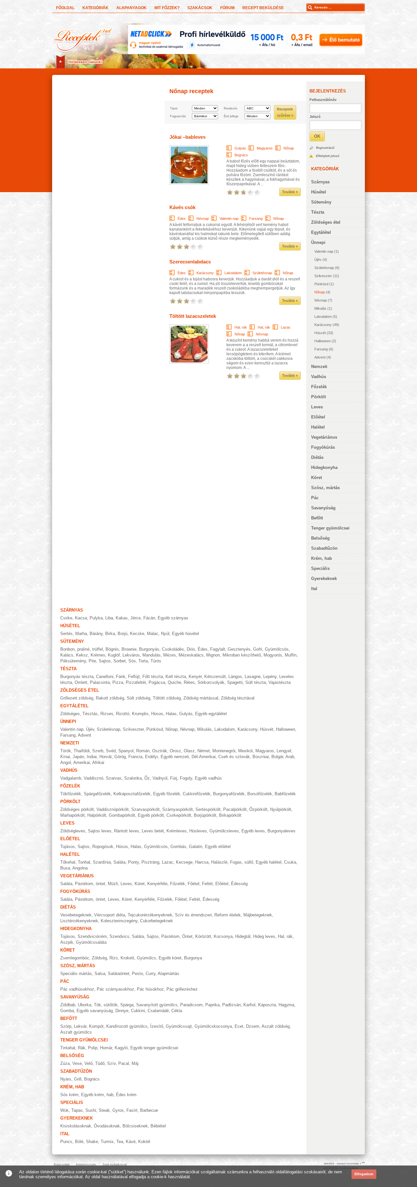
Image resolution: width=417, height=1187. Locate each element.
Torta (143, 660)
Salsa (99, 973)
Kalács (66, 655)
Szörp (65, 1026)
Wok (64, 1110)
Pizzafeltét (136, 682)
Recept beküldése (263, 8)
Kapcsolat (61, 1164)
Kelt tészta (175, 676)
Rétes (189, 682)
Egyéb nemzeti (175, 756)
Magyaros (265, 148)
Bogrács (241, 155)
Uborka (84, 1004)
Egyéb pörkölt (151, 815)
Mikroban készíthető (242, 655)
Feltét (207, 883)
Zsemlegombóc (74, 957)
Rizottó (122, 713)
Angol (65, 762)
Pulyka (96, 617)
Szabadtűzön (324, 548)
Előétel (318, 417)
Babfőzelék (285, 793)
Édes (182, 218)
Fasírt (131, 1110)
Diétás (317, 457)
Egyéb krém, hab (97, 1094)
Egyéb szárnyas (173, 617)
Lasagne (253, 676)
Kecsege (184, 862)
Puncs (66, 1141)
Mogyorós (273, 655)
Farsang (321, 349)
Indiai (92, 756)
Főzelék (319, 386)
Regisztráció (325, 147)
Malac (152, 633)
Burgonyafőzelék (229, 793)
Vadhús (318, 376)
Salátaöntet (118, 973)
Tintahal (67, 1047)
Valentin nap (323, 251)
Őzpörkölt (258, 809)
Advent (319, 357)
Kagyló (121, 1047)
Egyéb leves (253, 830)
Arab (289, 756)
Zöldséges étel (325, 222)
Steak (104, 1110)
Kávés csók (182, 207)
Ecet (239, 1026)
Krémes (98, 655)
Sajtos (105, 660)
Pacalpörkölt (235, 809)
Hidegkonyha (324, 467)
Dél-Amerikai (204, 756)
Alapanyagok (131, 8)
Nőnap (319, 292)
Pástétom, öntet (90, 883)
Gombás (178, 846)
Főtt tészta (152, 676)
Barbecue (149, 1110)
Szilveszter (323, 276)
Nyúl (165, 633)
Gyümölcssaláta (91, 942)
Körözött (203, 936)
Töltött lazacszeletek (192, 316)
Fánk (120, 676)
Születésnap (324, 268)
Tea (119, 1141)
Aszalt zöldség (276, 1026)
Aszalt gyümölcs (76, 1032)
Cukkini (138, 1010)
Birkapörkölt (230, 815)
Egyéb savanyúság (95, 1010)
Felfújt (134, 676)
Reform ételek (227, 914)
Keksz (82, 655)
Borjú (122, 633)
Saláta (119, 862)
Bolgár (277, 756)
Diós (191, 649)
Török (65, 750)
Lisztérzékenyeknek (79, 920)
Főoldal (65, 8)
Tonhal (84, 862)
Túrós (156, 660)
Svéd (111, 750)
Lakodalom (323, 316)
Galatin (195, 846)
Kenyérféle (157, 883)
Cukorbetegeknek (156, 920)
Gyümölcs (146, 957)
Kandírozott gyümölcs (127, 1026)
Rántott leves (126, 830)
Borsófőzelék (259, 793)
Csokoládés (173, 649)
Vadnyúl (159, 778)
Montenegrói (224, 750)
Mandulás (151, 655)
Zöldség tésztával (237, 698)
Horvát (105, 756)
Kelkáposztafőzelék (132, 793)
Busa (65, 868)
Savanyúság (323, 507)
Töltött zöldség (167, 698)
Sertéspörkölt (208, 809)
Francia (135, 756)
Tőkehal (67, 862)
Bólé (79, 1141)
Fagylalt (217, 649)
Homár (106, 1047)
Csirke (66, 617)
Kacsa (81, 617)
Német (203, 750)
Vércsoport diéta (109, 914)
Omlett (81, 682)
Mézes (169, 655)
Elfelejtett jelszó (327, 156)
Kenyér (195, 676)
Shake (92, 1141)
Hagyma (286, 1004)
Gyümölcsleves (224, 830)
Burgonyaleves (281, 830)
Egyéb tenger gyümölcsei (154, 1047)
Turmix (107, 1141)
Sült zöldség (138, 698)
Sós (132, 660)
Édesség (239, 883)
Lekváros (131, 655)
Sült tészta (255, 682)
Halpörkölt (96, 815)
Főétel (193, 883)
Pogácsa (157, 682)
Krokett (127, 957)
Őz (147, 778)
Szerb (97, 750)
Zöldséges (70, 713)
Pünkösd (321, 284)
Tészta (317, 212)
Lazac (286, 327)
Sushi (90, 1110)
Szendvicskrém (92, 936)
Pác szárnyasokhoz (115, 989)
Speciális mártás (76, 973)
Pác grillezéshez (182, 989)
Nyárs (65, 1079)
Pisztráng (150, 862)
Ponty (133, 862)
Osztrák (159, 750)
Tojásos (67, 846)
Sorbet (119, 660)
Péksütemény (73, 660)
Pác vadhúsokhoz (77, 989)
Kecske (137, 633)
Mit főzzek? (167, 8)
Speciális (320, 568)
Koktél (144, 1141)
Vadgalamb (70, 778)
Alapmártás (168, 973)
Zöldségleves (72, 830)
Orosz (175, 750)
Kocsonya (223, 936)
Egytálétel (321, 232)
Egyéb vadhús (208, 778)
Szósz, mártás (325, 487)
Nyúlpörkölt (280, 809)
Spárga (127, 1004)
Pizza (117, 682)
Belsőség (320, 538)
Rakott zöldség (110, 698)
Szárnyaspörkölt (177, 809)
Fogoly (186, 778)
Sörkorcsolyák (210, 682)
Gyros (118, 1110)
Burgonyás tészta (76, 676)
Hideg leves (264, 936)
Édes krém (126, 1094)
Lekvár (80, 1026)
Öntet (187, 936)
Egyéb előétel (218, 846)
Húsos (157, 713)
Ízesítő (156, 1026)
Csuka (290, 862)
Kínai (65, 756)
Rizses (106, 713)
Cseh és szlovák (234, 756)
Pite (92, 660)
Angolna (80, 868)
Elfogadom (363, 1174)
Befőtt (317, 518)
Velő (88, 1063)
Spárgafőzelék (97, 793)
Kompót (96, 1026)
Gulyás (240, 148)
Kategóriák (95, 8)
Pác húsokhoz (150, 989)
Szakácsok (199, 8)
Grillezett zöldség (76, 698)
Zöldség (99, 957)
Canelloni (104, 676)
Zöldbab (67, 1004)
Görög (120, 756)
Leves (317, 406)
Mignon (213, 655)
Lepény (270, 676)
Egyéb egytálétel (211, 713)
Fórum (227, 8)
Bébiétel (158, 1125)
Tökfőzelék (70, 793)
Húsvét (320, 333)
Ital (314, 588)
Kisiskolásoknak (75, 1125)
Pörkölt (318, 396)
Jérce (135, 617)
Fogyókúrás (323, 447)
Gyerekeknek (324, 578)
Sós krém (69, 1094)
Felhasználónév (323, 100)
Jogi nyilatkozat (114, 1164)
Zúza (65, 1063)
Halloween (322, 341)
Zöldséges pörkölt (77, 809)
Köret (316, 477)
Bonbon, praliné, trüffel (81, 649)
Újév (318, 259)
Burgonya (193, 957)
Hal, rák (241, 327)
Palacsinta (100, 682)
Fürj (173, 778)
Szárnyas (320, 181)
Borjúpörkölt (205, 815)
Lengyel (284, 750)
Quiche (174, 682)
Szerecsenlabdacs (190, 261)
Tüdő (100, 1063)
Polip (92, 1047)
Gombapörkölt (122, 815)
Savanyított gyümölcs (157, 1004)
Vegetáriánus (324, 437)
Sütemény (321, 202)
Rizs (113, 957)
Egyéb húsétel (185, 633)
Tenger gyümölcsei (330, 528)
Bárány (96, 633)
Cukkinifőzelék (196, 793)
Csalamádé (158, 1010)
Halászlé (219, 862)
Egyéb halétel (268, 862)
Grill (77, 1079)
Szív (111, 1063)
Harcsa (201, 862)
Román (143, 750)
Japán (78, 756)
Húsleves (198, 830)
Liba (109, 617)
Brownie (129, 649)
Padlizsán (231, 1004)
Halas (171, 713)
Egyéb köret (170, 957)
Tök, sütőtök (106, 1004)
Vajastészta (279, 682)
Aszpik (66, 942)
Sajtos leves (99, 830)
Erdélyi (151, 756)
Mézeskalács (191, 655)
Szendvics (119, 936)
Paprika (212, 1004)
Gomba (67, 1010)
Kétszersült (215, 676)
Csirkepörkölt (178, 815)
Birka (110, 633)
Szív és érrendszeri (193, 914)
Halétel (318, 427)
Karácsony (323, 325)
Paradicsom (191, 1004)
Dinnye (121, 1010)
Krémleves (176, 830)
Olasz (189, 750)
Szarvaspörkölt (145, 809)
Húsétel (318, 192)
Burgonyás (149, 649)
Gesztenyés (239, 649)
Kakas (122, 617)
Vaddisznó (93, 778)
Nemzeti (319, 366)
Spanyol (126, 750)
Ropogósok (102, 846)
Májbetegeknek (257, 914)
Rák (81, 1047)
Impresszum (86, 1164)
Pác (315, 497)
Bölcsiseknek (135, 1125)
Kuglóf (114, 655)
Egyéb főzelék (166, 793)
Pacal (123, 1063)
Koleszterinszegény (119, 920)
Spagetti (235, 682)
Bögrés (112, 649)
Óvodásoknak (107, 1125)
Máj (135, 1063)
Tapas (77, 1110)
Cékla (176, 1010)
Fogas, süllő (241, 862)
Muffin (290, 655)
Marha (81, 633)
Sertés (66, 633)
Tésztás (90, 713)
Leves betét (153, 830)
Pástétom (170, 936)
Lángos (235, 676)
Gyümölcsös (277, 649)
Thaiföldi (82, 750)
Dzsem (252, 1026)
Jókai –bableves (187, 137)
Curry (150, 973)
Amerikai (81, 762)
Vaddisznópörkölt (112, 809)
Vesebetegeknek (76, 914)
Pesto (137, 973)
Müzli (113, 883)
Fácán (149, 617)
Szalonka (133, 778)
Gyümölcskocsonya (213, 1026)
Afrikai (98, 762)
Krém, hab (321, 558)
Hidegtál (243, 936)
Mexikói (245, 750)
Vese (77, 1063)
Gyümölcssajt (179, 1026)
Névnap (320, 300)
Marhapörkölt (72, 815)
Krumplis (140, 713)
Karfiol (249, 1004)
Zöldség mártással (200, 698)
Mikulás (320, 308)
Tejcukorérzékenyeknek (150, 914)
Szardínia (102, 862)
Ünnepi (318, 242)
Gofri (257, 649)
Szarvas (114, 778)
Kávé (131, 1141)
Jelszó (315, 117)
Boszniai (260, 756)
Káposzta (267, 1004)
